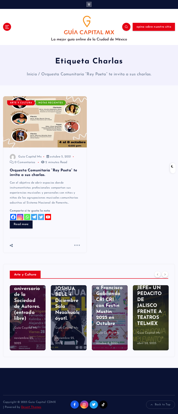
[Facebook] (13, 217)
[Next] (165, 274)
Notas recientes (50, 103)
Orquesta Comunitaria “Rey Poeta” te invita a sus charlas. (96, 74)
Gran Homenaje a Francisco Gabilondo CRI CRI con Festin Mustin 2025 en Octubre (109, 299)
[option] (28, 317)
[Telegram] (34, 217)
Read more (21, 224)
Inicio (32, 74)
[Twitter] (41, 217)
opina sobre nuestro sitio (154, 26)
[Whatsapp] (27, 217)
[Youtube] (48, 217)
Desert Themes (31, 407)
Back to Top (163, 404)
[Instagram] (20, 217)
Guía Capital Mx (30, 156)
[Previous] (157, 274)
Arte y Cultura (21, 103)
